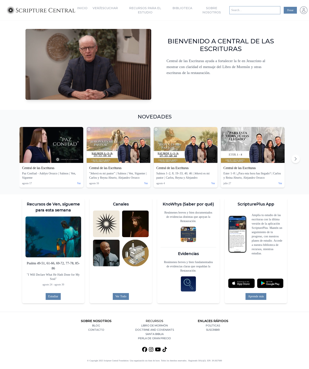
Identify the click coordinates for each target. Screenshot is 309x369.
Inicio (82, 8)
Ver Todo (120, 296)
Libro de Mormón (154, 325)
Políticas (213, 325)
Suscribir (213, 329)
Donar (290, 10)
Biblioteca (182, 8)
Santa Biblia (154, 334)
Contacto (96, 329)
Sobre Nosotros (211, 10)
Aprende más (256, 296)
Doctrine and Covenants (154, 329)
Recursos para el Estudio (145, 10)
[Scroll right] (295, 159)
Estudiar (53, 296)
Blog (96, 325)
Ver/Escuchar (105, 8)
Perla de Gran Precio (154, 338)
